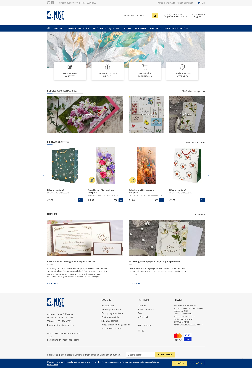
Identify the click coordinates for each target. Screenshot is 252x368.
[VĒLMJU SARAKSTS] (75, 200)
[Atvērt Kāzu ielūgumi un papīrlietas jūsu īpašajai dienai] (167, 238)
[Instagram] (48, 3)
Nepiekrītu (196, 363)
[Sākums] (48, 28)
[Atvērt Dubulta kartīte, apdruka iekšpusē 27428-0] (105, 166)
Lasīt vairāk (53, 283)
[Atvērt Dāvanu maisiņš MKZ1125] (65, 166)
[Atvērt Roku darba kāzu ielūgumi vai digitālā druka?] (85, 238)
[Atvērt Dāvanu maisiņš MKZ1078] (187, 166)
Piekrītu (179, 363)
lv (199, 2)
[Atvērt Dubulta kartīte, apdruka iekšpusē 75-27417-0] (146, 166)
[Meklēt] (155, 15)
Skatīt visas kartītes (195, 142)
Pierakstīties (165, 354)
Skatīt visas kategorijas (193, 91)
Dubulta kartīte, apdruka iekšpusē (101, 191)
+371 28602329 (88, 2)
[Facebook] (52, 3)
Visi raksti (200, 214)
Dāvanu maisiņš (55, 190)
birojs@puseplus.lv (68, 2)
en (203, 2)
